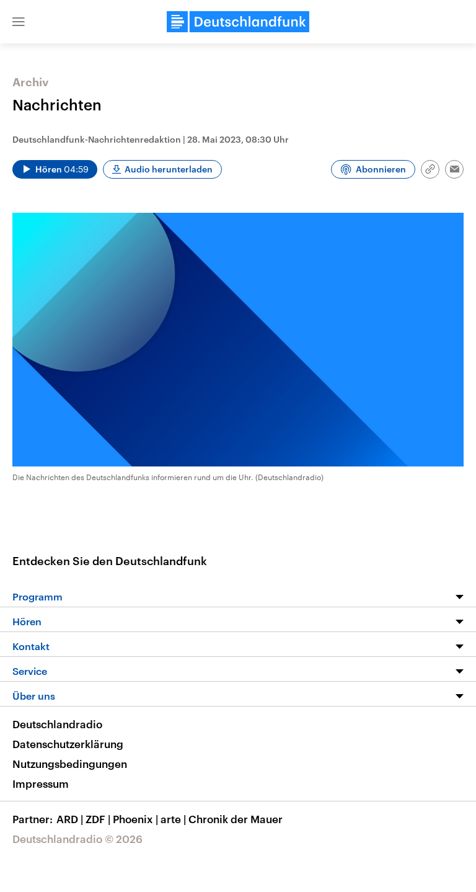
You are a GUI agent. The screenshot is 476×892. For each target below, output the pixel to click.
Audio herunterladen (169, 169)
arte (173, 819)
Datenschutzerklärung (67, 744)
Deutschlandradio (57, 724)
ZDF (98, 819)
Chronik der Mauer (235, 819)
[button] (18, 22)
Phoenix (135, 819)
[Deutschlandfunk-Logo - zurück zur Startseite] (238, 21)
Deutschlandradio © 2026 (77, 838)
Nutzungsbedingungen (69, 763)
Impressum (40, 783)
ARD (69, 819)
